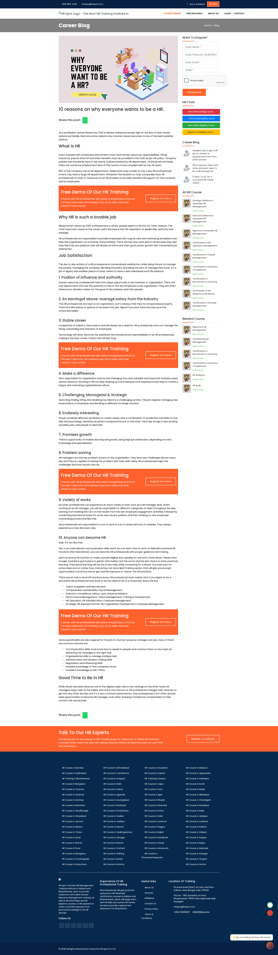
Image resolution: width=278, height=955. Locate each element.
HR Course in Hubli (154, 816)
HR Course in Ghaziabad (74, 816)
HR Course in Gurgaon (114, 778)
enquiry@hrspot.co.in (92, 4)
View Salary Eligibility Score (200, 125)
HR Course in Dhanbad (114, 805)
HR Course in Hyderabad (74, 773)
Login (227, 13)
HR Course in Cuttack (114, 848)
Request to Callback (203, 738)
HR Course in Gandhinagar (75, 810)
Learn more (198, 210)
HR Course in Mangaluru (74, 853)
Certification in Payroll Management (204, 256)
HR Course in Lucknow (156, 821)
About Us (149, 887)
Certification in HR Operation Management (205, 244)
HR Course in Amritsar (73, 800)
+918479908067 (182, 912)
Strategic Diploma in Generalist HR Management (203, 203)
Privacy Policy (151, 908)
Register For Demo (160, 198)
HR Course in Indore (113, 789)
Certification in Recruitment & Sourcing (205, 280)
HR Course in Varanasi (73, 794)
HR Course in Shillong (113, 853)
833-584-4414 (69, 4)
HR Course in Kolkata (196, 826)
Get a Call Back (197, 4)
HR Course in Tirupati (196, 859)
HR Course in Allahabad (197, 794)
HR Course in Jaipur (154, 783)
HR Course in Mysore (113, 826)
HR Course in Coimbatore (116, 773)
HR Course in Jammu (72, 821)
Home (207, 25)
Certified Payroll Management (201, 340)
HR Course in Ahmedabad (116, 767)
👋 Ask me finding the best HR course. (252, 937)
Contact (239, 13)
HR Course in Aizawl (113, 859)
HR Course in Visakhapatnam (117, 832)
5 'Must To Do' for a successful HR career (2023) (203, 179)
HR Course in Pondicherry (116, 810)
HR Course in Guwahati (156, 767)
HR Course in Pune (71, 848)
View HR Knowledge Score (200, 111)
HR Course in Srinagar (114, 837)
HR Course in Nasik (195, 810)
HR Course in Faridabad (197, 805)
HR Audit (197, 385)
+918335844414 (201, 912)
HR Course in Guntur (196, 864)
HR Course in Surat (71, 837)
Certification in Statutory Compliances (205, 268)
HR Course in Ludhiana (197, 821)
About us (213, 13)
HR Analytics (199, 375)
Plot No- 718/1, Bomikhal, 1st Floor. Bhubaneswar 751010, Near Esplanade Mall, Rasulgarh (195, 898)
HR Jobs (213, 4)
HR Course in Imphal (155, 773)
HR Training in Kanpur (155, 778)
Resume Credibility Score (200, 132)
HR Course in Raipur (195, 842)
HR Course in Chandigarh (198, 800)
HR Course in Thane (72, 832)
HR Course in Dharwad (156, 805)
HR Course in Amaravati (156, 848)
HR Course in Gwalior (113, 816)
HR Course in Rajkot (154, 832)
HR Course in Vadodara (197, 778)
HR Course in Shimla (72, 842)
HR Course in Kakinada (197, 848)
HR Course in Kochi (195, 783)
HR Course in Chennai (73, 789)
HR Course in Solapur (196, 837)
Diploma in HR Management (199, 328)
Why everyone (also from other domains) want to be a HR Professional (205, 168)
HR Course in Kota (153, 789)
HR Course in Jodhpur (114, 821)
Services (149, 892)
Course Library (172, 13)
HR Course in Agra (153, 794)
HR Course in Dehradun (73, 805)
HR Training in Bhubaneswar (76, 778)
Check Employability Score (201, 118)
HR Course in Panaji (154, 842)
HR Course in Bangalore (73, 783)
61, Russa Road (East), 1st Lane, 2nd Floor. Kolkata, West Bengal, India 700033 (194, 889)
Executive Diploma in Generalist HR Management (203, 218)
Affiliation (149, 898)
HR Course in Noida (195, 789)
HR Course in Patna (154, 810)
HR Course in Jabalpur (197, 816)
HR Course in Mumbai (73, 767)
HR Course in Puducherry (74, 864)
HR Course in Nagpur (155, 826)
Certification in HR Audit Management (204, 304)
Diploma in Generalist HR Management (205, 232)
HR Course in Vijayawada (198, 773)
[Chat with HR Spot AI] (270, 945)
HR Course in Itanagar (197, 853)
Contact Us (150, 903)
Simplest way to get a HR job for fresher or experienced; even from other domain (205, 155)
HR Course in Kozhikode (156, 837)
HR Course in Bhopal (155, 800)
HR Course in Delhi (112, 783)
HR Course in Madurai (196, 767)
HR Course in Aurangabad (116, 800)
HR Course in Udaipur (196, 832)
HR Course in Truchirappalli (75, 859)
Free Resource (194, 13)
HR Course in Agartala (114, 794)
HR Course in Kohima (113, 864)
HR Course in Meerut (72, 826)
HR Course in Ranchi (113, 842)
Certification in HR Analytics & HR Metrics (204, 292)
